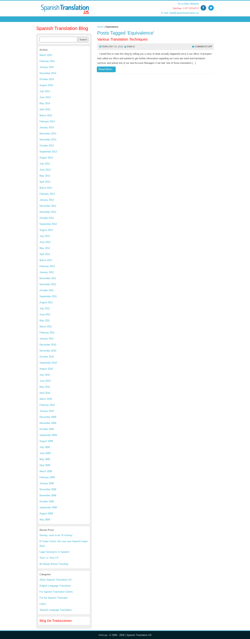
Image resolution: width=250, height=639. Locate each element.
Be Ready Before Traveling (54, 564)
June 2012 (45, 242)
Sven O (130, 46)
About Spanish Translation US (56, 579)
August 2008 (46, 513)
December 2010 (48, 344)
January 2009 (47, 483)
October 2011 (47, 290)
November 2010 (48, 350)
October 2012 (47, 218)
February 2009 (47, 477)
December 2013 (48, 133)
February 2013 (47, 193)
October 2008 (47, 501)
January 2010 (47, 411)
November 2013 (48, 139)
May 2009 (45, 459)
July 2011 (45, 308)
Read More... (106, 69)
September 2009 (48, 435)
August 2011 (46, 302)
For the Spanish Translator (54, 597)
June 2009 (45, 453)
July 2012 (45, 236)
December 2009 (48, 417)
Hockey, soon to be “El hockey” (56, 535)
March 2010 (46, 399)
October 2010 (47, 356)
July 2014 (45, 91)
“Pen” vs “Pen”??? (49, 558)
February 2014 (47, 121)
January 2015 (47, 67)
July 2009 (45, 447)
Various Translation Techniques (122, 39)
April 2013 (45, 181)
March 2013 (46, 187)
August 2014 (46, 85)
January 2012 (47, 272)
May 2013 (45, 175)
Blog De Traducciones (56, 621)
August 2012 (46, 230)
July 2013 (45, 163)
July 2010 (45, 374)
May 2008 (45, 519)
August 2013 (46, 157)
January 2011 (47, 338)
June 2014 (45, 97)
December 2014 (48, 73)
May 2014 (45, 103)
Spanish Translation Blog (62, 28)
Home (100, 27)
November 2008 (48, 495)
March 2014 (46, 115)
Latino (43, 603)
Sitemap (102, 635)
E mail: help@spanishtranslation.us (180, 13)
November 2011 (48, 284)
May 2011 (45, 320)
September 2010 (48, 362)
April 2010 (45, 393)
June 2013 (45, 169)
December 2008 (48, 489)
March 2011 (46, 326)
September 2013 (48, 151)
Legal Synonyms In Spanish (54, 552)
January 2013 (47, 199)
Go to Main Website (188, 3)
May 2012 (45, 248)
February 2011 (47, 332)
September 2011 (48, 296)
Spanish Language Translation (56, 609)
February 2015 (47, 61)
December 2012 (48, 206)
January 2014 (47, 127)
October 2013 (47, 145)
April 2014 (45, 109)
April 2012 (45, 254)
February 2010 (47, 405)
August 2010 (46, 368)
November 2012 (48, 212)
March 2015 (46, 55)
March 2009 (46, 471)
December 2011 (48, 278)
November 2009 (48, 423)
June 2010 (45, 380)
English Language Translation (55, 585)
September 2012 (48, 224)
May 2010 (45, 386)
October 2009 (47, 429)
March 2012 (46, 260)
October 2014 (47, 79)
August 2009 (46, 441)
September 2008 (48, 507)
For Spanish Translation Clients (56, 591)
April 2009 (45, 465)
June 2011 (45, 314)
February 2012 (47, 266)
